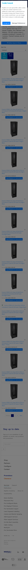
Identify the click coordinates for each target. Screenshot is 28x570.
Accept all (6, 23)
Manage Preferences (18, 23)
